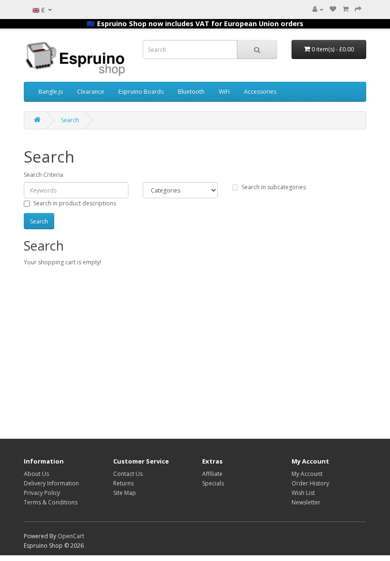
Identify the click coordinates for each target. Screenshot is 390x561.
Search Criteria (43, 175)
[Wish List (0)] (333, 9)
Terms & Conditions (51, 502)
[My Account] (317, 9)
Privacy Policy (42, 493)
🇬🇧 (38, 9)
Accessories (260, 91)
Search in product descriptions (74, 203)
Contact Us (128, 474)
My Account (307, 474)
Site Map (124, 493)
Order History (310, 483)
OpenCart (71, 536)
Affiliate (212, 474)
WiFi (224, 91)
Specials (213, 483)
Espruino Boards (141, 91)
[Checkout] (358, 9)
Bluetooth (191, 91)
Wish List (303, 493)
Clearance (90, 91)
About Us (36, 474)
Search (70, 120)
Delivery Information (51, 483)
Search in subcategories (274, 187)
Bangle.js (51, 91)
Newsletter (306, 502)
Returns (123, 483)
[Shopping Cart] (345, 9)
